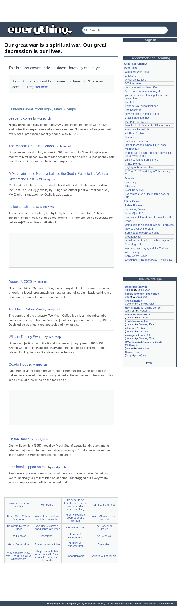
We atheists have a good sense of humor (47, 528)
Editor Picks (131, 201)
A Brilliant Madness (104, 504)
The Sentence (133, 110)
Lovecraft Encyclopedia (76, 536)
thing (129, 355)
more (149, 363)
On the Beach (19, 439)
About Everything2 (135, 63)
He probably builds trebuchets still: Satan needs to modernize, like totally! (47, 556)
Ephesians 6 (47, 536)
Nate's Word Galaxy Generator (18, 518)
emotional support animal (28, 467)
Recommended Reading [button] (150, 58)
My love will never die (104, 556)
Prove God (104, 544)
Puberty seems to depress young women (75, 517)
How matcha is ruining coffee (142, 113)
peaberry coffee (20, 118)
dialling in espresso (136, 141)
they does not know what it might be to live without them (19, 556)
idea (128, 296)
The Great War (103, 536)
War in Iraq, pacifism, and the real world (47, 518)
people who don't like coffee (141, 87)
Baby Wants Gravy (136, 256)
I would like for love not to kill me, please (148, 125)
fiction (129, 289)
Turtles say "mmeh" (136, 209)
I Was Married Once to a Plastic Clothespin (144, 344)
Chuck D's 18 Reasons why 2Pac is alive (149, 260)
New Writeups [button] (150, 279)
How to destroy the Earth (139, 228)
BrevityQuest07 (134, 213)
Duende (129, 178)
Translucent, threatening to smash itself (148, 217)
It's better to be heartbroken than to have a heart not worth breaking (75, 505)
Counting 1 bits (134, 244)
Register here (37, 87)
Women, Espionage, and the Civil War (147, 248)
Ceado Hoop (18, 364)
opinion (130, 310)
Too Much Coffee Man (25, 309)
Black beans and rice (137, 117)
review (130, 303)
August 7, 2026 (20, 281)
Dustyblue (41, 439)
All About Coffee (134, 133)
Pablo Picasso (133, 205)
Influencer (131, 186)
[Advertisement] (88, 11)
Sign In (26, 81)
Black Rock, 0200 (135, 190)
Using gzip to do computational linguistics (149, 224)
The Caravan (18, 536)
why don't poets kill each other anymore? (149, 240)
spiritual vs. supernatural (75, 544)
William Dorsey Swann (26, 337)
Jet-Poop (55, 337)
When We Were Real (137, 71)
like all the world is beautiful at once (146, 145)
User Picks (130, 67)
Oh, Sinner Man (75, 527)
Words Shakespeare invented (104, 518)
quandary (130, 182)
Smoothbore (132, 137)
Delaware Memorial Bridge (18, 528)
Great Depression (18, 544)
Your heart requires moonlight (142, 91)
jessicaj (42, 281)
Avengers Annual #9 (137, 129)
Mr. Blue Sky (132, 148)
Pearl (128, 221)
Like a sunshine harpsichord (141, 159)
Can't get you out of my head (141, 106)
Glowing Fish (48, 179)
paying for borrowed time (139, 167)
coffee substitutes (22, 206)
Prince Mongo (133, 163)
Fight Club (47, 504)
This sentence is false (47, 544)
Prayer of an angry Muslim (18, 505)
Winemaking (132, 252)
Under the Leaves (135, 79)
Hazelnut (65, 146)
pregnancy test (133, 236)
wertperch (44, 118)
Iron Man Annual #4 (136, 121)
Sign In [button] (150, 40)
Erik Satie (130, 75)
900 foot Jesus (133, 83)
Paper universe (75, 556)
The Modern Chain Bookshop (31, 146)
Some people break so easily (142, 232)
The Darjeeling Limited (104, 528)
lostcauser (144, 289)
